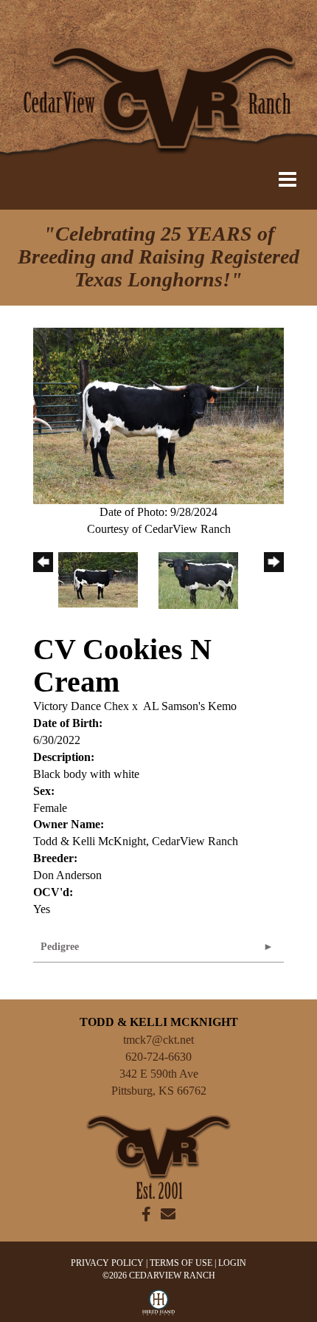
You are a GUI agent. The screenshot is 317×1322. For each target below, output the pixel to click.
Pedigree (60, 946)
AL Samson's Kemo (190, 706)
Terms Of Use (181, 1263)
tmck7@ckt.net (158, 1039)
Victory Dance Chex (81, 706)
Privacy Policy (107, 1263)
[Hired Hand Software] (158, 1306)
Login (232, 1263)
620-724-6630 (158, 1056)
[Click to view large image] (158, 414)
